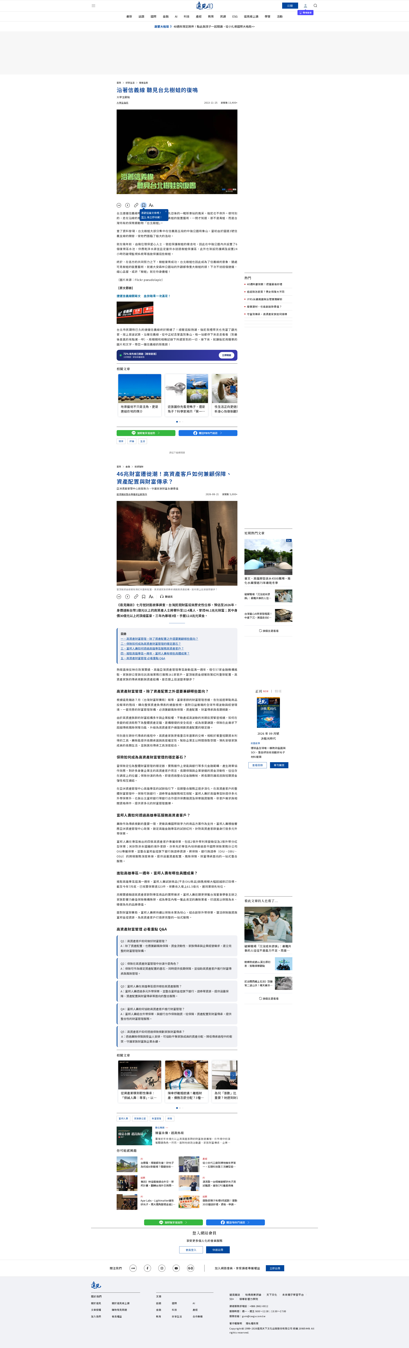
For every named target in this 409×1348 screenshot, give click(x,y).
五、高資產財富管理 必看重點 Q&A (143, 658)
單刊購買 (279, 765)
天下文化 (271, 1295)
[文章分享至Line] (119, 205)
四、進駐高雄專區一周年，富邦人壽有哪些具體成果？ (155, 653)
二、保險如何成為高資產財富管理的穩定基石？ (151, 643)
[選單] (93, 5)
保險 (169, 1118)
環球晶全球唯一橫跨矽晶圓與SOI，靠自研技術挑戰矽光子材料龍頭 (268, 752)
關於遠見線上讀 (120, 1303)
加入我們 (96, 1316)
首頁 (119, 82)
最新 (129, 16)
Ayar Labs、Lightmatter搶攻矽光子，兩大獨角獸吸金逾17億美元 (157, 1202)
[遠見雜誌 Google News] (190, 1268)
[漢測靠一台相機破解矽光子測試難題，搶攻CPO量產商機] (189, 1183)
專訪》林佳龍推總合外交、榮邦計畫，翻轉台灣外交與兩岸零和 (157, 1183)
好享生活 (130, 82)
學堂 (267, 16)
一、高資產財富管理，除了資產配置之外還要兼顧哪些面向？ (159, 639)
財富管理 (156, 1118)
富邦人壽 (123, 1118)
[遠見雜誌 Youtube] (176, 1268)
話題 (141, 16)
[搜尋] (315, 5)
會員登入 (191, 1250)
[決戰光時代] (268, 712)
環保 (121, 441)
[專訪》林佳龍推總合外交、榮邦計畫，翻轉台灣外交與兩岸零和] (127, 1183)
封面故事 (255, 743)
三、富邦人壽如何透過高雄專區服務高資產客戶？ (152, 648)
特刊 (278, 691)
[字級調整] (151, 205)
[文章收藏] (144, 205)
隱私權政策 (252, 1323)
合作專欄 (198, 1316)
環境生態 (143, 82)
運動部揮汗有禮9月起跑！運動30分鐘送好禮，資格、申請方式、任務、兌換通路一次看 (220, 1202)
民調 (223, 16)
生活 (142, 441)
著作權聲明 (235, 1323)
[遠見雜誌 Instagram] (161, 1268)
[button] (233, 389)
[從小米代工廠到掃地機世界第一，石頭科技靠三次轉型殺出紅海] (189, 1164)
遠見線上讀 (251, 16)
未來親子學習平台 (293, 1295)
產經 (199, 16)
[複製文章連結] (136, 205)
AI (176, 16)
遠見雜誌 (234, 1295)
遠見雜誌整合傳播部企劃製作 (132, 494)
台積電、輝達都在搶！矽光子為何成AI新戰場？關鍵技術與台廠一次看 (157, 1164)
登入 (143, 217)
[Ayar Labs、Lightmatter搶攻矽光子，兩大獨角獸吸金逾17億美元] (127, 1202)
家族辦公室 (140, 1118)
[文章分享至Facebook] (127, 205)
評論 (131, 441)
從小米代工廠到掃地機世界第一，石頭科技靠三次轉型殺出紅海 (219, 1164)
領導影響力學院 (248, 1299)
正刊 (258, 691)
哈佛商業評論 (253, 1295)
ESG (235, 16)
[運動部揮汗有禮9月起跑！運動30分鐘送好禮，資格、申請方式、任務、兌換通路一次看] (189, 1202)
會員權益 (117, 1316)
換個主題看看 (271, 630)
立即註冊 (275, 1268)
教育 (211, 16)
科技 (186, 16)
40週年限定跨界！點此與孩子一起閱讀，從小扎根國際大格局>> (214, 26)
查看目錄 (257, 765)
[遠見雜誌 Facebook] (147, 1268)
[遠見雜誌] (204, 6)
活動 (280, 16)
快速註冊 (217, 1250)
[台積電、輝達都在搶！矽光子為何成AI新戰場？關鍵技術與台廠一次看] (127, 1164)
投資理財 (139, 466)
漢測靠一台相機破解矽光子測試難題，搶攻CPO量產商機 (219, 1183)
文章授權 (96, 1309)
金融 (166, 16)
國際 (153, 16)
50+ (231, 1299)
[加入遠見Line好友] (133, 1268)
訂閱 (290, 6)
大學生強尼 (122, 102)
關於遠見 (96, 1303)
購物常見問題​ (119, 1309)
